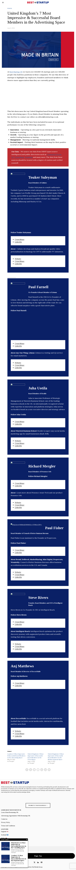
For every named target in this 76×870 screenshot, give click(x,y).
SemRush (29, 157)
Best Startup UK (16, 72)
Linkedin (18, 242)
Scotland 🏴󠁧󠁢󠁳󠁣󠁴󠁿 (4, 835)
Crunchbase (19, 157)
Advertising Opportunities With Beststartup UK (15, 816)
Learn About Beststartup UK (9, 812)
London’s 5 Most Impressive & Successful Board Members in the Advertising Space (16, 755)
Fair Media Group (37, 867)
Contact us (4, 819)
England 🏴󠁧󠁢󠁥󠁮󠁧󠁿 (4, 831)
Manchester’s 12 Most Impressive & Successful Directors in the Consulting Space (18, 845)
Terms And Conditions (8, 825)
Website (18, 259)
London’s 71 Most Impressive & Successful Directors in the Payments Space (18, 858)
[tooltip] (26, 769)
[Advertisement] (38, 97)
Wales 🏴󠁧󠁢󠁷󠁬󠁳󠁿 (4, 838)
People (9, 8)
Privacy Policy (5, 822)
